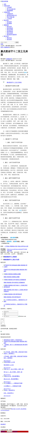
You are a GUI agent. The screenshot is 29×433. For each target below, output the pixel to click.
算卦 (16, 246)
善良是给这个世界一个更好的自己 (13, 339)
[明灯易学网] (4, 1)
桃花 (25, 72)
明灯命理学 (10, 29)
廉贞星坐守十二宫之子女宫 (11, 259)
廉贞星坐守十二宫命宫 (10, 256)
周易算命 (12, 246)
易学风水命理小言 (12, 15)
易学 (15, 241)
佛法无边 (9, 37)
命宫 (20, 210)
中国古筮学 (7, 5)
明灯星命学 (10, 31)
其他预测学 (10, 10)
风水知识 (9, 21)
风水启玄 (6, 20)
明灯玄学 (9, 26)
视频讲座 (6, 25)
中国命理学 (7, 12)
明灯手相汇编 (10, 17)
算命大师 (20, 246)
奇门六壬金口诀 (11, 9)
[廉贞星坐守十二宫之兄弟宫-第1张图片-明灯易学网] (12, 82)
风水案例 (9, 23)
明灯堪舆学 (10, 28)
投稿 (2, 44)
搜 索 (17, 42)
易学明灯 (9, 241)
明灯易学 (13, 237)
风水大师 (25, 246)
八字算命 (7, 246)
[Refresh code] (22, 316)
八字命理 (9, 18)
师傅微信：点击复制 (9, 431)
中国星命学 (10, 13)
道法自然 (9, 39)
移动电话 (3, 424)
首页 (5, 4)
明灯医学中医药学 (12, 34)
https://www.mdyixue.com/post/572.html (17, 249)
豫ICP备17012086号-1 (16, 408)
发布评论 (3, 325)
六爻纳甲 (9, 7)
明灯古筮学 (10, 33)
